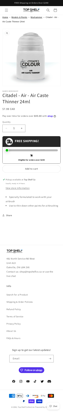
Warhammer (36, 17)
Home (5, 17)
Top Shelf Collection (26, 407)
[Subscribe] (49, 358)
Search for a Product (17, 294)
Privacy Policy (13, 323)
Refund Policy (13, 309)
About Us (11, 331)
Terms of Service (14, 316)
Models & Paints (19, 17)
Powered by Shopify (43, 407)
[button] (6, 10)
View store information (18, 188)
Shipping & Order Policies (19, 301)
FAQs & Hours (13, 338)
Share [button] (9, 215)
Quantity (6, 122)
